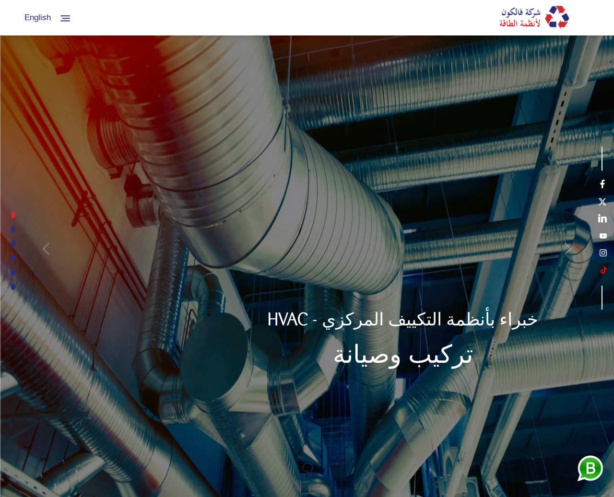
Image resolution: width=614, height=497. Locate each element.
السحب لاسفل (307, 486)
